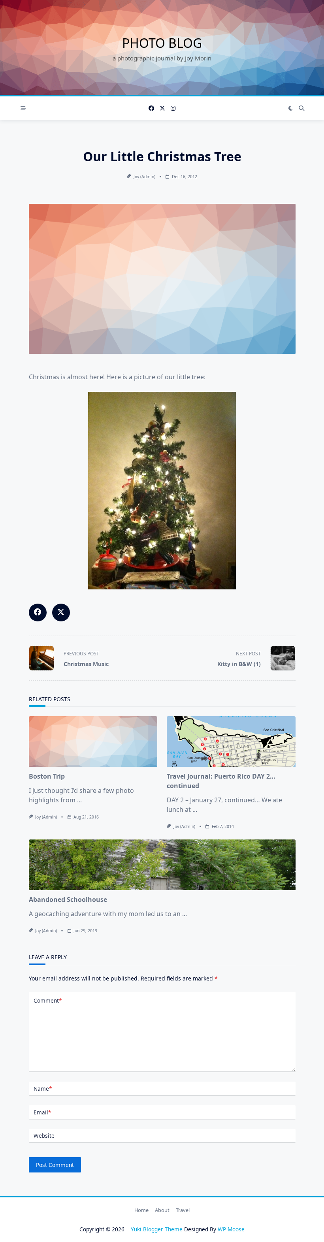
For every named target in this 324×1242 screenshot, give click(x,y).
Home (141, 1210)
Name (43, 1088)
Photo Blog (162, 42)
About (162, 1210)
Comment (48, 1000)
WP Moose (231, 1229)
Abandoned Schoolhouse (68, 899)
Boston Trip (47, 776)
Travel (183, 1210)
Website (44, 1135)
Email (42, 1112)
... (79, 800)
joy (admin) (144, 176)
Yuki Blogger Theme (157, 1229)
